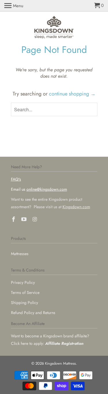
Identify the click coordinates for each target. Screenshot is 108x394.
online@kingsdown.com (46, 189)
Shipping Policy (24, 302)
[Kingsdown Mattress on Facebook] (14, 219)
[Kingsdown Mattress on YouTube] (24, 219)
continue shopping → (72, 93)
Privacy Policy (23, 282)
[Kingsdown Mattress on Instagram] (35, 219)
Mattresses (20, 254)
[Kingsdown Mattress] (54, 27)
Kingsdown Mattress (60, 363)
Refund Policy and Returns (33, 312)
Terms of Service (25, 292)
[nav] (13, 6)
